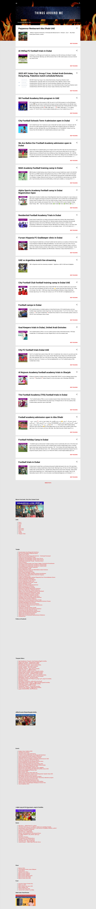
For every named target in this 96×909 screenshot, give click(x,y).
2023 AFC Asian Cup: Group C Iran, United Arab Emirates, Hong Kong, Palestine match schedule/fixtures (45, 74)
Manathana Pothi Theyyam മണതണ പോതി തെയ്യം (31, 676)
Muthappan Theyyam (23, 680)
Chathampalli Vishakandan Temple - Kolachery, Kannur (30, 561)
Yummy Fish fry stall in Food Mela (26, 890)
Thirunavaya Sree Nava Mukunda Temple (27, 610)
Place (19, 527)
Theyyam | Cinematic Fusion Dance (26, 839)
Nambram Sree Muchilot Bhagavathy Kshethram (29, 588)
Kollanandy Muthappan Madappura (26, 578)
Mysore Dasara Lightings (24, 874)
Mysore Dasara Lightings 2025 (25, 875)
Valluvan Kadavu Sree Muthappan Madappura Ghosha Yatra (32, 782)
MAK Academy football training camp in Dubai (40, 168)
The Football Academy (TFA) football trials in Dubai (42, 395)
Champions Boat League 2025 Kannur (27, 753)
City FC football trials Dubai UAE (33, 350)
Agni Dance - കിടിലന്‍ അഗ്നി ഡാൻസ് (27, 825)
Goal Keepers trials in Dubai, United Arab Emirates (42, 327)
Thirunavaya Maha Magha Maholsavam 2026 (28, 780)
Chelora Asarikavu (22, 562)
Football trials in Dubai (29, 462)
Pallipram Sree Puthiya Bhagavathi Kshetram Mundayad (31, 591)
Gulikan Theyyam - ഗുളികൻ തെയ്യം (27, 670)
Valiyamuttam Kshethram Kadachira (26, 613)
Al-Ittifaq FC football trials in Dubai (35, 51)
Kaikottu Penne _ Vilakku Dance (25, 832)
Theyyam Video (22, 533)
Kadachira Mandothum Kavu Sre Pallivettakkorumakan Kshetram (33, 569)
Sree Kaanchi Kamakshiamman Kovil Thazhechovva (30, 605)
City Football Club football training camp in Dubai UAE (44, 282)
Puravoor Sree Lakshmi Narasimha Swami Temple (29, 600)
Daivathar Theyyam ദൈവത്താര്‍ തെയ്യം (28, 666)
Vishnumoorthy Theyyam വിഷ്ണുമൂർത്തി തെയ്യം (29, 687)
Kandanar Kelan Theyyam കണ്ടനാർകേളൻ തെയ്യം (30, 672)
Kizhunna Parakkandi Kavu (24, 576)
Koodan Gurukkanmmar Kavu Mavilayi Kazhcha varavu (30, 761)
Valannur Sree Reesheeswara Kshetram (27, 612)
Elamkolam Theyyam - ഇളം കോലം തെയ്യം (28, 668)
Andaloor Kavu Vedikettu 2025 (25, 751)
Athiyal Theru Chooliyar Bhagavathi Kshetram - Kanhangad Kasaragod (34, 556)
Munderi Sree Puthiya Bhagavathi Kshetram (28, 584)
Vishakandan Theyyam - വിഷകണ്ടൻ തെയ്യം (29, 686)
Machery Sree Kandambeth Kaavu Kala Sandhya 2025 (30, 763)
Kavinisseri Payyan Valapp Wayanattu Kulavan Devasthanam (32, 573)
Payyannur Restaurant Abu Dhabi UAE (36, 28)
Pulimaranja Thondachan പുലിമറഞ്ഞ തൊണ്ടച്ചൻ (30, 681)
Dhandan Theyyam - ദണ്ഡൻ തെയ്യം (27, 667)
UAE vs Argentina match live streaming (37, 260)
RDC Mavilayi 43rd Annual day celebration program (30, 776)
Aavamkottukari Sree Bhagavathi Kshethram (28, 552)
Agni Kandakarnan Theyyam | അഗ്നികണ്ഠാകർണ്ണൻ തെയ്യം (32, 661)
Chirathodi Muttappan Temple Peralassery (28, 567)
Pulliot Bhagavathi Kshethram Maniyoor (27, 598)
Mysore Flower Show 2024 (24, 877)
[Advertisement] (48, 491)
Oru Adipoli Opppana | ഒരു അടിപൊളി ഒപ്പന (28, 834)
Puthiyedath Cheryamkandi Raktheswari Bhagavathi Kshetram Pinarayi (34, 601)
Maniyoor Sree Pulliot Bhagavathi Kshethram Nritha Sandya (32, 765)
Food (19, 525)
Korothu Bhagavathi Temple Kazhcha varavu (28, 762)
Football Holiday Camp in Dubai (33, 439)
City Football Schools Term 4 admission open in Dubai (44, 120)
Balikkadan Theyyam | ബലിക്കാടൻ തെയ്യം (28, 663)
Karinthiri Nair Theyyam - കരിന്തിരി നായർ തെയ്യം (30, 673)
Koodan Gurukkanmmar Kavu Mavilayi (27, 579)
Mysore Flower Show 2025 (24, 878)
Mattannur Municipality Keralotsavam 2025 (28, 766)
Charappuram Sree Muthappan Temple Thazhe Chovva (31, 559)
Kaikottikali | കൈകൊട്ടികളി (25, 830)
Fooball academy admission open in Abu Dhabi (40, 417)
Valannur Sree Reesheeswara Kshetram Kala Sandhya (30, 781)
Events (20, 523)
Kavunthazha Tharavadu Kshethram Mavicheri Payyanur (31, 574)
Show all (75, 22)
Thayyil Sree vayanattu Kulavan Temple (27, 607)
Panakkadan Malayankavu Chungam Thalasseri (29, 593)
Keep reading (74, 43)
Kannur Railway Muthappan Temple (26, 572)
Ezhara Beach (21, 870)
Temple (20, 532)
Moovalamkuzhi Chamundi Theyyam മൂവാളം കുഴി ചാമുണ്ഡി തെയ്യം (34, 678)
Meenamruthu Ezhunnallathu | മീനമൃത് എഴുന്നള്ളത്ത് (30, 767)
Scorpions (20, 835)
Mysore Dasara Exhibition (24, 873)
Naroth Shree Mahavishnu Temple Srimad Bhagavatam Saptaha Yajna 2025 (35, 773)
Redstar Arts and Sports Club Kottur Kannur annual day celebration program (35, 777)
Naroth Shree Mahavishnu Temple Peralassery (29, 590)
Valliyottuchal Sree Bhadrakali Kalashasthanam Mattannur (31, 615)
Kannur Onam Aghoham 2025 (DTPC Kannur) (28, 760)
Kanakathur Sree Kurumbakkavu (25, 571)
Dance (19, 522)
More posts (48, 482)
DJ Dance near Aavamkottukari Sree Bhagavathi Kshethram (32, 755)
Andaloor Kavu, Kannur (23, 554)
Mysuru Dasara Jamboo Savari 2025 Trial (27, 772)
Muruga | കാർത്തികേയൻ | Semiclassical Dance (29, 833)
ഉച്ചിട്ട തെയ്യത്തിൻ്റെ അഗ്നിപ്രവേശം (27, 688)
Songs (19, 531)
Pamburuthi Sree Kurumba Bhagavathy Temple (29, 592)
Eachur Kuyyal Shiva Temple (24, 568)
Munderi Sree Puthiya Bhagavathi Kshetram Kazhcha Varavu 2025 (33, 768)
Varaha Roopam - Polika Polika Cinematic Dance (29, 842)
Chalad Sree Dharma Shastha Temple (27, 557)
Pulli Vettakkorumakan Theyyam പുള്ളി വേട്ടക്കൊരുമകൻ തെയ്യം (34, 682)
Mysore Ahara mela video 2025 (25, 886)
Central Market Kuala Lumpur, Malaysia (27, 869)
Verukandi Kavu (22, 616)
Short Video (21, 528)
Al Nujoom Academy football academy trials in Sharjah (44, 372)
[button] (77, 28)
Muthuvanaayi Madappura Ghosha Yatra (27, 770)
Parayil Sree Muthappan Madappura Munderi (28, 595)
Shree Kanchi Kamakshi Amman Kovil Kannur (28, 603)
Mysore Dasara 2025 (23, 771)
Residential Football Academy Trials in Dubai (39, 215)
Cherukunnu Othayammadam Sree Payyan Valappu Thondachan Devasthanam (36, 563)
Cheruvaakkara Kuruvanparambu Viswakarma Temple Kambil (32, 564)
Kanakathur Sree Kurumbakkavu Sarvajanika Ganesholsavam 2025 (33, 758)
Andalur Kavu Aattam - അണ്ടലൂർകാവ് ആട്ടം (28, 662)
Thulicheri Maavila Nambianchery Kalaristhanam (29, 611)
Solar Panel (21, 530)
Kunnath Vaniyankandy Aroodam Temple (27, 582)
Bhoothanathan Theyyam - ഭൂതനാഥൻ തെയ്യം (29, 665)
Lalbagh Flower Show (23, 872)
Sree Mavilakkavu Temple (24, 606)
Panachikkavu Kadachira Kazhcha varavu (27, 775)
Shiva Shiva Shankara (23, 837)
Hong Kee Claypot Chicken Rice (25, 883)
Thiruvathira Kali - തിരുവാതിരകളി (26, 840)
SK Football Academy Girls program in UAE (38, 98)
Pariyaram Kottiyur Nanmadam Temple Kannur (29, 596)
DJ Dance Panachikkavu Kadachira (26, 829)
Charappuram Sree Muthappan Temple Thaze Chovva (30, 558)
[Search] (79, 3)
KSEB (19, 526)
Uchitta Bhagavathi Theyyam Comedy (27, 685)
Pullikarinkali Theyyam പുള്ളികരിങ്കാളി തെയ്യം (29, 683)
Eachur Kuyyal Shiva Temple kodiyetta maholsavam (30, 756)
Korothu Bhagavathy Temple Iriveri (26, 581)
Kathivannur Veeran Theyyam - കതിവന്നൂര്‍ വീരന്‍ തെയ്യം (32, 675)
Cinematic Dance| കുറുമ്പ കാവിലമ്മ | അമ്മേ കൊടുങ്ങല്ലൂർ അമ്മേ (34, 827)
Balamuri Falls (21, 868)
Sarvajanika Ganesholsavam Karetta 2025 (28, 779)
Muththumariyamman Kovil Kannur (26, 586)
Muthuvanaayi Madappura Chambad (26, 587)
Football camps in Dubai (29, 305)
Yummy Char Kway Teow (24, 888)
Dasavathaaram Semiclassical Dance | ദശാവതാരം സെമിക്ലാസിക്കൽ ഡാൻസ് (37, 828)
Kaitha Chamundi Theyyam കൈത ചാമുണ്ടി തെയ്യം (30, 671)
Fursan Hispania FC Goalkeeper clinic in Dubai (40, 237)
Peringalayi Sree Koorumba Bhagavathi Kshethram (30, 597)
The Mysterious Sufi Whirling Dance (26, 838)
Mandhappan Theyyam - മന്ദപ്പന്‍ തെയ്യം (28, 677)
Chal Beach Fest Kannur (23, 752)
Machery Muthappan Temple (24, 583)
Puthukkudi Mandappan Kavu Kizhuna (26, 602)
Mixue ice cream (22, 885)
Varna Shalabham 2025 (23, 784)
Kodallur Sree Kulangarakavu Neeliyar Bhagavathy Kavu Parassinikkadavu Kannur (36, 577)
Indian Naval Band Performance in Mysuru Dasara (29, 757)
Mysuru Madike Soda (23, 887)
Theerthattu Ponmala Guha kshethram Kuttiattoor (29, 608)
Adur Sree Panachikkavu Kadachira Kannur (28, 553)
